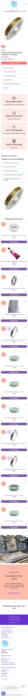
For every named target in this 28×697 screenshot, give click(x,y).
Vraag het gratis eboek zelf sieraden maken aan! (14, 695)
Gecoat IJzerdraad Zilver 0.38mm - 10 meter (14, 288)
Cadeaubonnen (5, 670)
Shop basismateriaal (14, 219)
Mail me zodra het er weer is (14, 63)
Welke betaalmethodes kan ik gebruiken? (13, 174)
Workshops (4, 634)
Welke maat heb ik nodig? (10, 71)
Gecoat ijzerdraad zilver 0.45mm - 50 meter (14, 340)
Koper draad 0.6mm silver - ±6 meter (14, 521)
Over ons (3, 674)
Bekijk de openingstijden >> (14, 593)
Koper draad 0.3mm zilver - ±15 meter (14, 495)
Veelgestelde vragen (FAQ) (8, 664)
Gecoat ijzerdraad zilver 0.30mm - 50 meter (14, 469)
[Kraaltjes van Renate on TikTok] (6, 679)
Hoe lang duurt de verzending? (11, 162)
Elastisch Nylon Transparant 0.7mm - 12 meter (14, 235)
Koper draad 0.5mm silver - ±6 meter (14, 391)
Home (12, 9)
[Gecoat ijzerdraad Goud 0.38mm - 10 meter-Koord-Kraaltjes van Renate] (14, 28)
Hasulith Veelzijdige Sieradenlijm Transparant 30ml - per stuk (14, 262)
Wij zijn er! (6, 87)
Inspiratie (3, 671)
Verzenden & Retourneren (8, 662)
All (16, 9)
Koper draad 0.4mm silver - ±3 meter (14, 366)
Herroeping (4, 661)
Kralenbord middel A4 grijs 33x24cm (14, 314)
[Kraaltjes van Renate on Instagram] (3, 679)
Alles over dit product (9, 67)
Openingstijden (5, 673)
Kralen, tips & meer (6, 637)
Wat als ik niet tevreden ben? (10, 170)
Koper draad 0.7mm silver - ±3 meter (14, 417)
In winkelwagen (14, 242)
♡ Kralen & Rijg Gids (6, 630)
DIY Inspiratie (4, 636)
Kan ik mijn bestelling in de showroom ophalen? (12, 179)
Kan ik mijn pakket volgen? (10, 166)
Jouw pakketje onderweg (9, 75)
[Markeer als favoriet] (25, 222)
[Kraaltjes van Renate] (14, 4)
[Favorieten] (24, 4)
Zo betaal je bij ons (8, 79)
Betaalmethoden (5, 659)
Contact (3, 658)
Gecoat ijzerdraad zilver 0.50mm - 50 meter (14, 443)
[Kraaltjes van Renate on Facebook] (2, 679)
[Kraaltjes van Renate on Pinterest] (5, 679)
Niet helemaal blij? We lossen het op (12, 83)
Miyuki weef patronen (6, 633)
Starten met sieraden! (7, 631)
